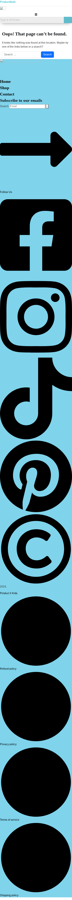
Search (4, 106)
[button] (36, 14)
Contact (7, 94)
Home (5, 81)
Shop (4, 87)
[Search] (47, 106)
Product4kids (8, 1)
